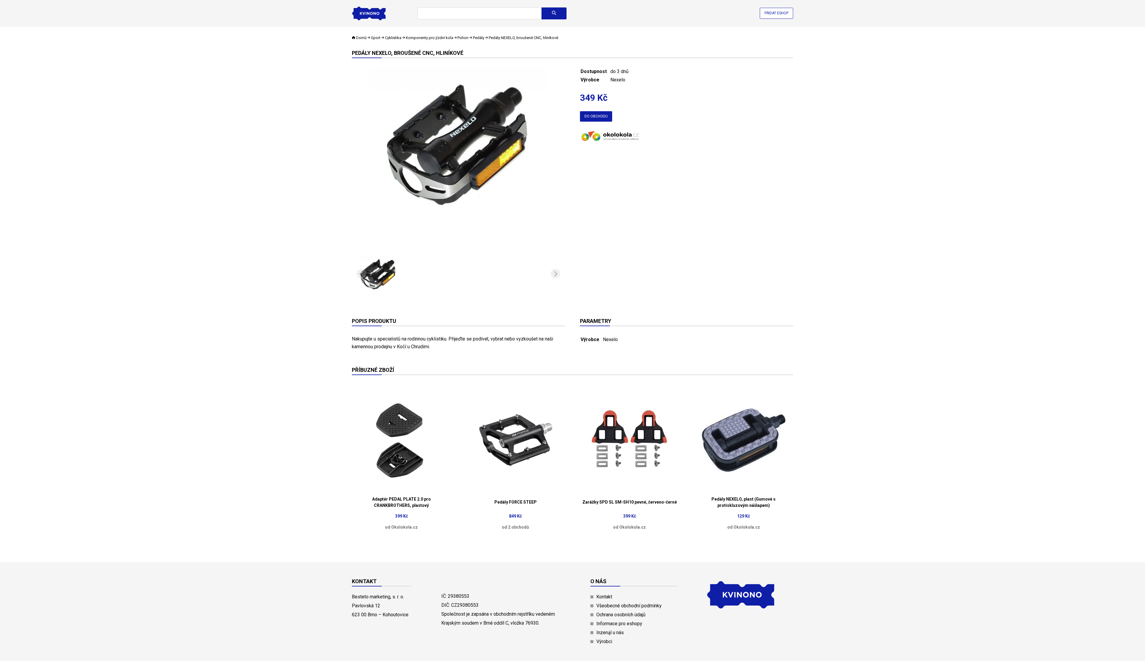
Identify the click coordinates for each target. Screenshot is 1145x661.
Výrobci (604, 641)
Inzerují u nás (610, 632)
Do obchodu (596, 116)
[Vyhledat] (554, 13)
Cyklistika (393, 37)
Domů (361, 37)
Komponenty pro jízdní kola (429, 37)
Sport (375, 37)
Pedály (478, 37)
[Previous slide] (361, 273)
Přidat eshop (776, 13)
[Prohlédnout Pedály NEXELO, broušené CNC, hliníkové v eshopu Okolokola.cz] (610, 141)
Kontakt (604, 597)
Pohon (462, 37)
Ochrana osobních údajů (621, 614)
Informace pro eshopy (619, 623)
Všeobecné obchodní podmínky (629, 606)
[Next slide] (555, 273)
